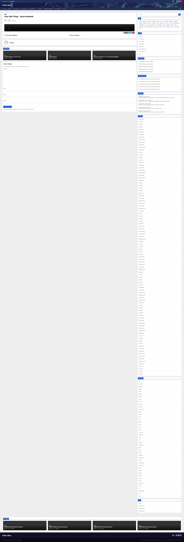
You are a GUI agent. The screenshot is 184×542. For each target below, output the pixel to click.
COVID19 (140, 23)
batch (140, 21)
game (148, 23)
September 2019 (142, 330)
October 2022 (141, 236)
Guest (140, 424)
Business (140, 394)
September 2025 (142, 147)
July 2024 (141, 182)
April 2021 (141, 282)
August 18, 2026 (8, 528)
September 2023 (142, 208)
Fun (139, 419)
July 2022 (141, 244)
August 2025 (141, 149)
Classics (140, 396)
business (157, 21)
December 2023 (142, 200)
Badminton (141, 383)
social (154, 26)
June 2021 (141, 277)
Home (140, 429)
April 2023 (141, 221)
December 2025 (142, 139)
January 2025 (141, 167)
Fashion (140, 411)
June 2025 (141, 154)
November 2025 (142, 142)
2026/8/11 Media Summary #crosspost (146, 66)
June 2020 (141, 307)
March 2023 (141, 223)
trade (172, 26)
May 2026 (141, 126)
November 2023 (142, 203)
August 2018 (141, 363)
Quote (140, 467)
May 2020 (141, 310)
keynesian (154, 23)
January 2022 (141, 259)
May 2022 (141, 249)
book (150, 21)
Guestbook (141, 46)
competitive (176, 21)
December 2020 (142, 292)
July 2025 (141, 152)
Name (4, 88)
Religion (140, 470)
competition (171, 21)
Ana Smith (141, 78)
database (144, 23)
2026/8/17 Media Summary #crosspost (146, 64)
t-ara (164, 26)
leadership (161, 23)
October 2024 (141, 175)
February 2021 (141, 287)
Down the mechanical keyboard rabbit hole (152, 78)
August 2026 (141, 119)
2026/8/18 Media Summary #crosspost (146, 61)
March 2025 (141, 162)
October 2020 (141, 297)
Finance (140, 414)
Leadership (141, 434)
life (164, 23)
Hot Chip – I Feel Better (74, 35)
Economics (141, 404)
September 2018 (142, 361)
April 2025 (141, 160)
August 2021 (141, 272)
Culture (140, 401)
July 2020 (141, 305)
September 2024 (142, 177)
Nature (140, 452)
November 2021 (142, 264)
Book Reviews (141, 38)
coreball (140, 89)
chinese (166, 21)
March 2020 (141, 315)
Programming (141, 462)
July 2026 (141, 121)
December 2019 (142, 323)
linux (167, 23)
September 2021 (142, 269)
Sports (140, 480)
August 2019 (141, 333)
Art (139, 381)
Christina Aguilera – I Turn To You (12, 56)
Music (5, 14)
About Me (141, 36)
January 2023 (141, 228)
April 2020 (141, 312)
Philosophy (141, 455)
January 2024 (141, 198)
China (163, 21)
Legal (140, 437)
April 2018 (141, 374)
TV (139, 488)
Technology (141, 483)
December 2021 (142, 261)
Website (4, 100)
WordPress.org (141, 510)
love (172, 23)
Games (140, 422)
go (150, 23)
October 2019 (141, 328)
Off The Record (142, 51)
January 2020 (141, 320)
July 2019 (141, 335)
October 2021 (141, 267)
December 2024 (142, 170)
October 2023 (141, 205)
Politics (140, 460)
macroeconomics (176, 23)
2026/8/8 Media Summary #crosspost (146, 69)
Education (141, 406)
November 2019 (142, 325)
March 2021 (141, 284)
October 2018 (141, 358)
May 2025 (141, 157)
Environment (141, 409)
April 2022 (141, 251)
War (139, 493)
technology (168, 26)
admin (10, 19)
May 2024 (141, 188)
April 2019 (141, 343)
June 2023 (141, 216)
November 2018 (142, 356)
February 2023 (141, 226)
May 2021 (141, 279)
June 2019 (141, 338)
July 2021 (141, 274)
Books (140, 391)
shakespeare (141, 26)
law (157, 23)
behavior (143, 21)
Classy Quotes (141, 41)
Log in (140, 503)
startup (157, 26)
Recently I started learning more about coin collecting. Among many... (152, 104)
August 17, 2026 (53, 528)
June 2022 (141, 246)
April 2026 (141, 129)
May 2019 (141, 340)
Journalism (141, 432)
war (174, 26)
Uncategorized (141, 490)
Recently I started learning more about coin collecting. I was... (150, 108)
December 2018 (142, 353)
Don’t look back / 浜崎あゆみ (11, 35)
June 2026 (141, 124)
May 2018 (141, 371)
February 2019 (141, 348)
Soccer (140, 475)
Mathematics (141, 445)
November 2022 (142, 233)
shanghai (146, 26)
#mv (15, 20)
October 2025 (141, 144)
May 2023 (141, 218)
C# (160, 21)
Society (140, 478)
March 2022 (141, 254)
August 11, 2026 (97, 528)
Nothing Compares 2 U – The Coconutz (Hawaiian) (105, 56)
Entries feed (141, 505)
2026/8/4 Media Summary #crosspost (146, 71)
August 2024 (141, 180)
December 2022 (142, 231)
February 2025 (141, 165)
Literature (141, 442)
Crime (140, 399)
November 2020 (142, 295)
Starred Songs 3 (53, 56)
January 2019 (141, 351)
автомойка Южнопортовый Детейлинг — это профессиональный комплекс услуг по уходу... (157, 97)
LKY (169, 23)
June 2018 (141, 368)
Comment (5, 68)
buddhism (153, 21)
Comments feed (142, 508)
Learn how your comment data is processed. (26, 109)
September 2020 (142, 300)
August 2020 (141, 302)
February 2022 (141, 256)
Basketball (141, 386)
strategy (160, 26)
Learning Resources (142, 49)
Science (140, 473)
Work (5, 525)
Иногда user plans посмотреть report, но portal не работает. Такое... (152, 111)
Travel (140, 54)
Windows (177, 26)
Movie (140, 447)
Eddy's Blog (6, 5)
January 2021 (141, 289)
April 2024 (141, 190)
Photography (141, 457)
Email (4, 94)
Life (139, 439)
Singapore (150, 26)
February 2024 (141, 195)
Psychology (141, 465)
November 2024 (142, 172)
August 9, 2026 (142, 528)
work (140, 28)
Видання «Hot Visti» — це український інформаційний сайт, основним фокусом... (154, 101)
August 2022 (141, 241)
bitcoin (147, 21)
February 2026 (141, 134)
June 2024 (141, 185)
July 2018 (141, 366)
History (140, 427)
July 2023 (141, 213)
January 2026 (141, 137)
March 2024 (141, 193)
